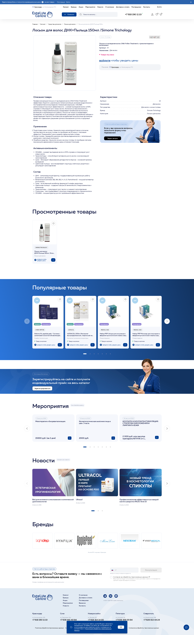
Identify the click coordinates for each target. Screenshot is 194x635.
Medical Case (105, 330)
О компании (109, 7)
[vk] (110, 596)
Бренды (74, 7)
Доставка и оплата (122, 7)
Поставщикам (136, 7)
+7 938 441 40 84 (68, 620)
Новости (100, 7)
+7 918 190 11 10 (133, 14)
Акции (81, 7)
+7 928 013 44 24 (151, 620)
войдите (104, 60)
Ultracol (71, 330)
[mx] (116, 596)
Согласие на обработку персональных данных (144, 628)
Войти (159, 7)
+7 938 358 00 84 (124, 620)
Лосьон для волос (154, 113)
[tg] (105, 596)
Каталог (66, 7)
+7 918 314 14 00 (96, 620)
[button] (167, 321)
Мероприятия (90, 7)
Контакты (146, 7)
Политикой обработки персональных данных (92, 629)
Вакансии (82, 603)
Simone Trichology (105, 37)
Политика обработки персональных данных (49, 628)
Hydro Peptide (39, 330)
